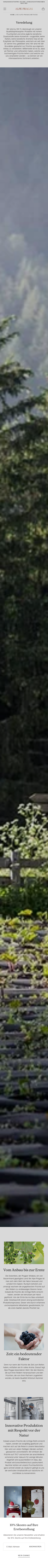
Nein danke (24, 1555)
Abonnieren (35, 1547)
